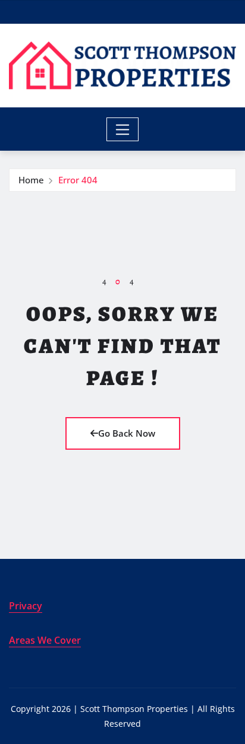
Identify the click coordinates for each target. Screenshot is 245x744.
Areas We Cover (45, 640)
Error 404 (78, 180)
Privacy (25, 605)
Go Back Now (126, 433)
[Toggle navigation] (122, 129)
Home (31, 180)
